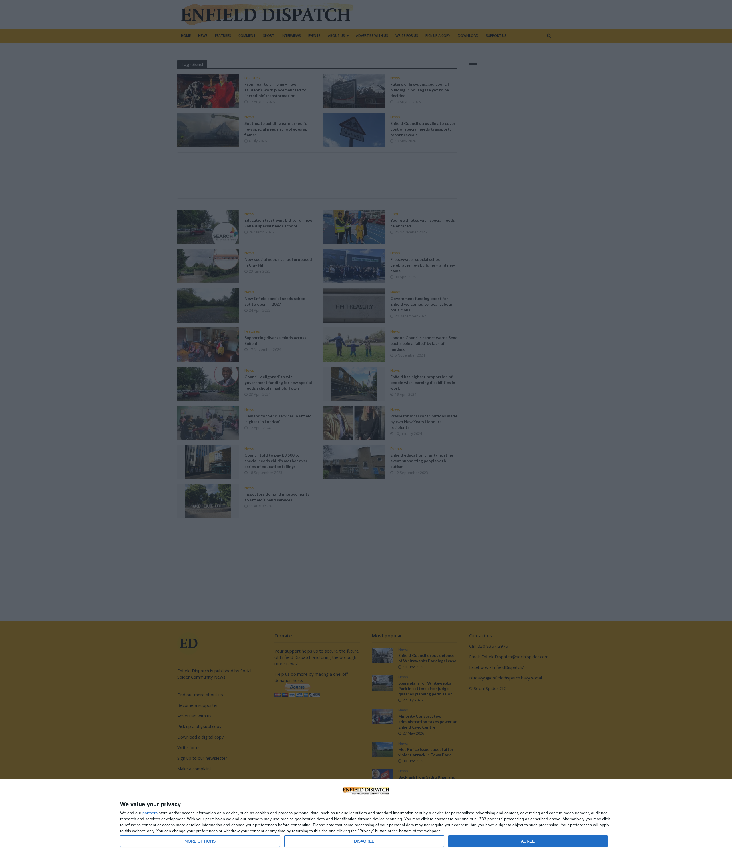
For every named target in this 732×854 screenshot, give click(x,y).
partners (150, 813)
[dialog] (366, 816)
